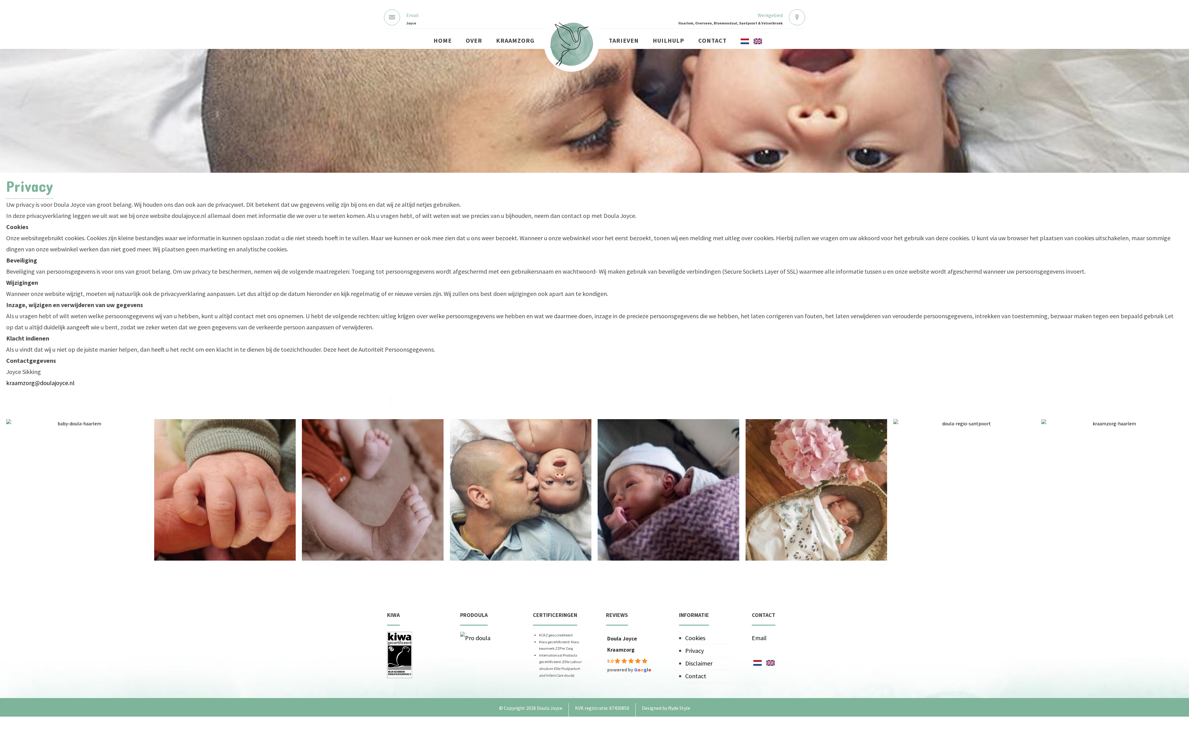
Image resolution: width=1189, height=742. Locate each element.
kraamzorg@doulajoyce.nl (40, 383)
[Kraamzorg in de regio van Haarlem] (571, 44)
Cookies (695, 638)
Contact (695, 676)
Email (759, 638)
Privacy (694, 650)
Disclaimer (698, 663)
